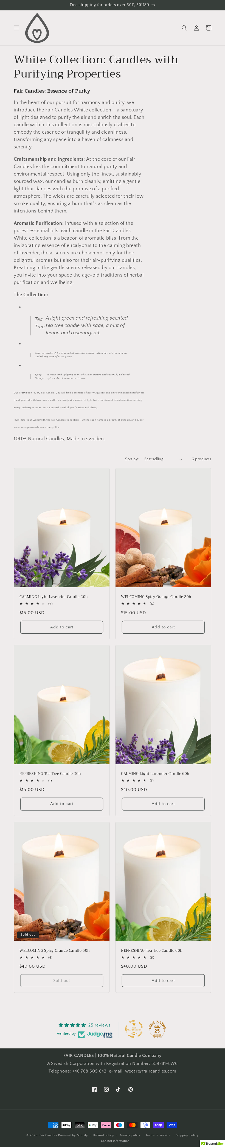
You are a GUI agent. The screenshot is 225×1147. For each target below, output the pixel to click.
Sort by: (132, 459)
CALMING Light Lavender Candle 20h (53, 597)
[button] (16, 28)
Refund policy (103, 1135)
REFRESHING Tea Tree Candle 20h (50, 774)
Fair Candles (48, 1135)
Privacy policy (129, 1135)
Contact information (115, 1141)
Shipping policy (187, 1135)
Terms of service (158, 1135)
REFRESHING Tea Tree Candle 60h (152, 950)
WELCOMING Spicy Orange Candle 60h (54, 950)
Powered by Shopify (73, 1135)
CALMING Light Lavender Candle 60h (155, 774)
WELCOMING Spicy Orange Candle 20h (156, 597)
